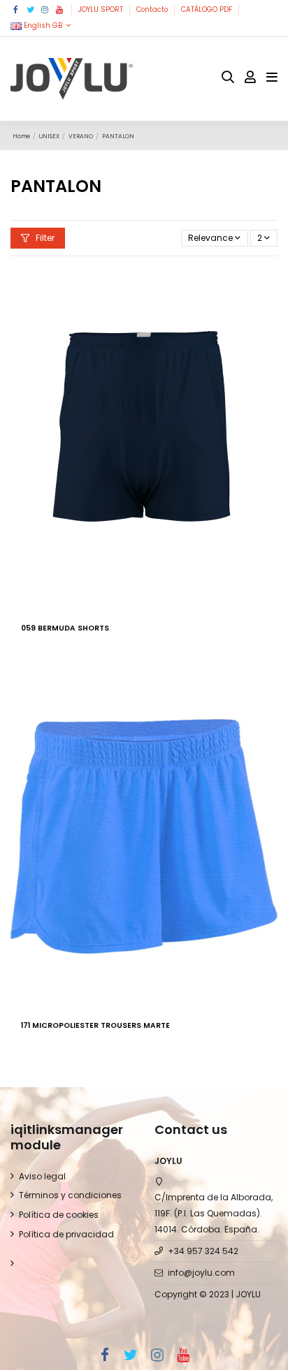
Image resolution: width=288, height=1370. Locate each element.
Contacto (153, 9)
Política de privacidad (66, 1234)
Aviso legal (42, 1176)
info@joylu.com (201, 1273)
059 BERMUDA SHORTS (65, 628)
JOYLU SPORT (101, 9)
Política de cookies (59, 1215)
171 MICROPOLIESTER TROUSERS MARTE (95, 1025)
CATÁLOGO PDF (207, 9)
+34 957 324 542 (203, 1251)
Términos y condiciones (70, 1195)
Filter (44, 238)
